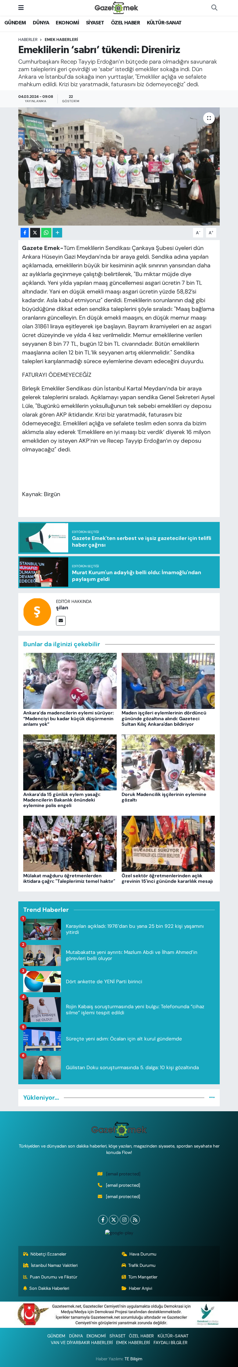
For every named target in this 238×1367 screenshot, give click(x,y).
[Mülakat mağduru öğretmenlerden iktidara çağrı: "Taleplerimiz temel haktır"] (70, 843)
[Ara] (214, 8)
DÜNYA (41, 23)
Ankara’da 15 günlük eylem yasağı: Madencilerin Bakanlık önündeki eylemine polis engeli (61, 799)
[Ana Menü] (21, 7)
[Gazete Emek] (116, 7)
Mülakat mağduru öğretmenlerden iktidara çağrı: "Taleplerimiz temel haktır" (69, 878)
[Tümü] (212, 1097)
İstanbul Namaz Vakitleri (54, 1265)
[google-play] (119, 1232)
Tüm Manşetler (142, 1277)
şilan (62, 607)
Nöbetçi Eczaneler (48, 1254)
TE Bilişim (133, 1359)
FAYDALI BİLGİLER (170, 1343)
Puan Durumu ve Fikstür (53, 1277)
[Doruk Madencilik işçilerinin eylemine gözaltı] (168, 762)
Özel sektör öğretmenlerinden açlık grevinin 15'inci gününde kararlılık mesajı (167, 878)
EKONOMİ (67, 23)
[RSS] (135, 1219)
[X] (113, 1219)
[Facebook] (103, 1219)
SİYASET (95, 23)
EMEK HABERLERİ (61, 39)
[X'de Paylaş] (35, 232)
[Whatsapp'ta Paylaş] (46, 232)
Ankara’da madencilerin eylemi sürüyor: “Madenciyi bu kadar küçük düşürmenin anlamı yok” (68, 718)
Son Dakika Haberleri (49, 1288)
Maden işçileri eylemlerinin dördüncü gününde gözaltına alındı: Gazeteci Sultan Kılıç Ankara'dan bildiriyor (164, 718)
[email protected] (123, 1174)
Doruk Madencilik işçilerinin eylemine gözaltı (164, 797)
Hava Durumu (142, 1254)
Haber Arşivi (140, 1288)
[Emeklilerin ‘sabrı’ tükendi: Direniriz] (119, 166)
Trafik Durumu (142, 1265)
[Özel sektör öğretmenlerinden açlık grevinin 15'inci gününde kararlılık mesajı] (168, 843)
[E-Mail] (61, 621)
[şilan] (37, 611)
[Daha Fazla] (57, 232)
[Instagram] (124, 1219)
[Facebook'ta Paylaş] (25, 232)
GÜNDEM (15, 23)
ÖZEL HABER (125, 23)
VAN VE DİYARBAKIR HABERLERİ (82, 1343)
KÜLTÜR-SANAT (164, 23)
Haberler (27, 39)
